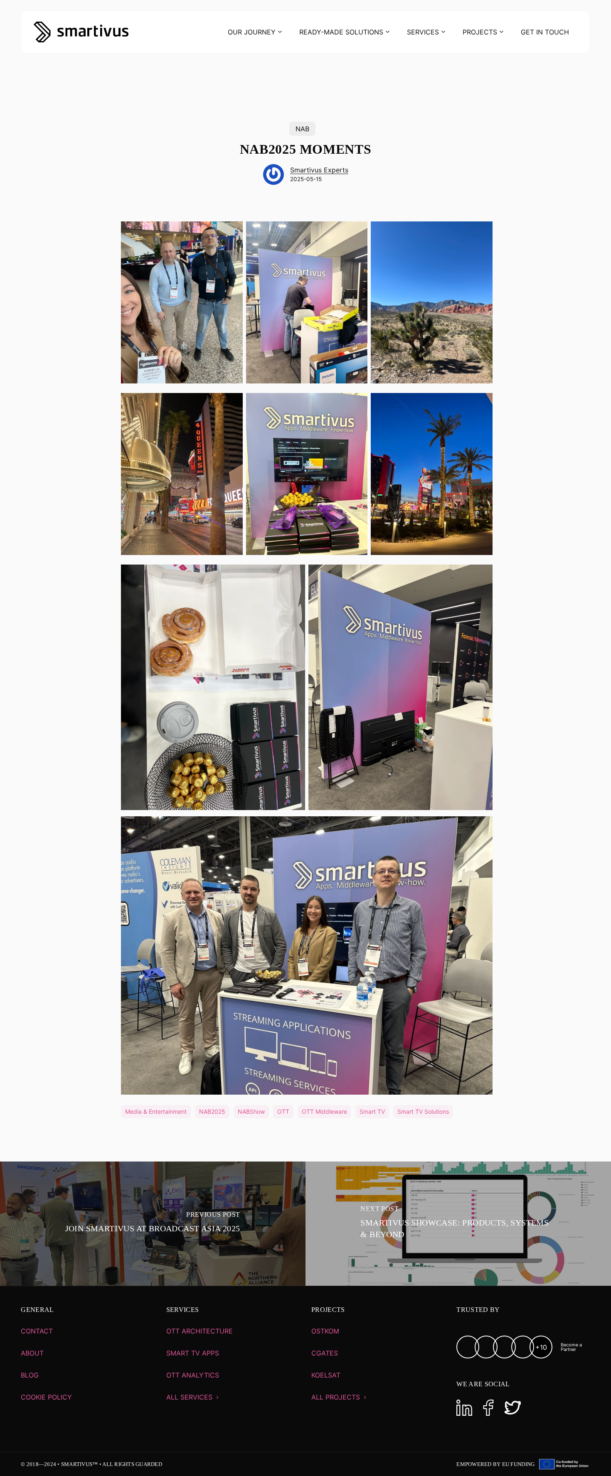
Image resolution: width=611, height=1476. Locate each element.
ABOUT (32, 1353)
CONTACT (37, 1331)
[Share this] (94, 231)
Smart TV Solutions (423, 1111)
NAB (302, 129)
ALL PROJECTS (335, 1397)
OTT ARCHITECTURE (199, 1331)
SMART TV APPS (192, 1353)
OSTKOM (325, 1331)
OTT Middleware (324, 1111)
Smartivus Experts (319, 170)
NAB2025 (212, 1111)
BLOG (30, 1375)
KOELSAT (325, 1375)
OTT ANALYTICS (192, 1375)
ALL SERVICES (189, 1397)
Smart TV (372, 1111)
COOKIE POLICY (46, 1397)
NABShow (251, 1111)
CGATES (324, 1353)
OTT (283, 1111)
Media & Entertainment (156, 1111)
